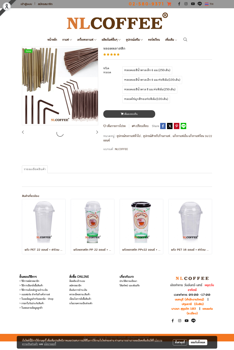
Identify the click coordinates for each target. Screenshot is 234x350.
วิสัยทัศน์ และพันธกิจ (130, 285)
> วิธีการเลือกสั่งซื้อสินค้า (31, 285)
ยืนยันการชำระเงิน (78, 290)
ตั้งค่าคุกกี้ (180, 342)
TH (210, 4)
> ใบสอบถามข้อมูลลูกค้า (31, 307)
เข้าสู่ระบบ (26, 4)
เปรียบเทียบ (142, 126)
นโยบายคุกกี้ (50, 344)
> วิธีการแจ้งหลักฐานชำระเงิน (33, 290)
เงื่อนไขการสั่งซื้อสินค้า (80, 299)
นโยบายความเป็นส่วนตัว (80, 303)
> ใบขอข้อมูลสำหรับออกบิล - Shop (36, 299)
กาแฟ (66, 39)
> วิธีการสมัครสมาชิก (29, 281)
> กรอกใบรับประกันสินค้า (31, 303)
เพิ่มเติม (170, 39)
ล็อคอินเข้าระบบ (77, 281)
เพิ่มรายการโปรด (116, 126)
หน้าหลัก (52, 39)
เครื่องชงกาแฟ (85, 39)
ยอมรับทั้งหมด (198, 342)
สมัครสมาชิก (45, 4)
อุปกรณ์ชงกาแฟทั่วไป (129, 136)
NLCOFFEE (121, 149)
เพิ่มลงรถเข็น (131, 114)
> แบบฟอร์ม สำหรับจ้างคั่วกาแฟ (34, 294)
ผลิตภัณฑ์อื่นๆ (110, 39)
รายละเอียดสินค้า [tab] (35, 169)
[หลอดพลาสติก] (60, 86)
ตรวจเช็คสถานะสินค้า (79, 294)
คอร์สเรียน (154, 39)
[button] (185, 39)
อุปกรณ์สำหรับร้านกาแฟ (157, 136)
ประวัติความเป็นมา (128, 281)
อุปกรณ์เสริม (133, 39)
